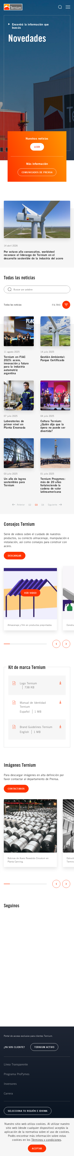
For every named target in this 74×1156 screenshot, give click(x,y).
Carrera (8, 1093)
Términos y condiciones (46, 1139)
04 (42, 504)
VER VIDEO (30, 592)
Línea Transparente (16, 1064)
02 (29, 504)
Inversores (10, 1083)
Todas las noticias (12, 304)
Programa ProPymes (16, 1074)
